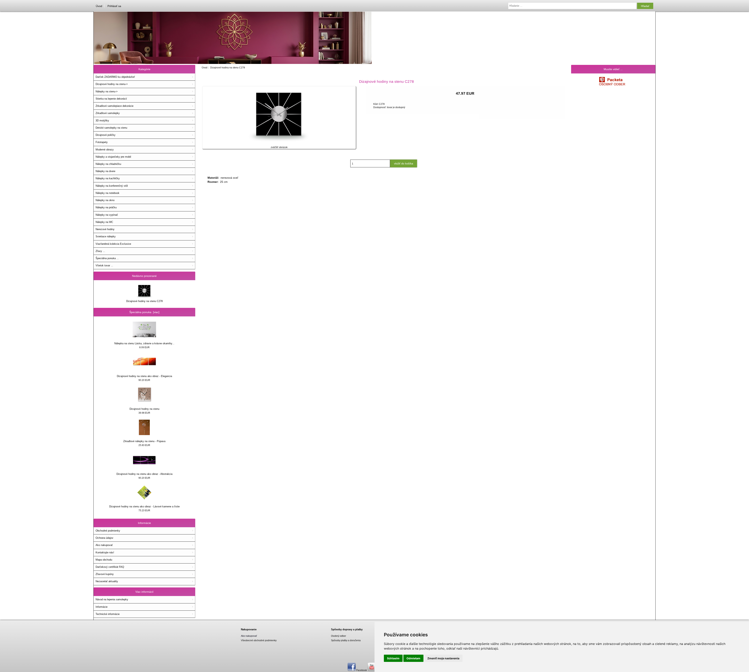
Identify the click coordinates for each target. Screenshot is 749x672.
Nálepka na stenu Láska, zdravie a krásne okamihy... (144, 343)
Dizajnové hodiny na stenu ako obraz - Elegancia (144, 376)
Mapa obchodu (104, 559)
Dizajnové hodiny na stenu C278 (144, 301)
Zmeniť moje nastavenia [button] (443, 658)
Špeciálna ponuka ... (107, 258)
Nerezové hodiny (105, 229)
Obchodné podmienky (108, 530)
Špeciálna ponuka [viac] (144, 312)
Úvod (99, 6)
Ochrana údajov (104, 537)
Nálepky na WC (104, 222)
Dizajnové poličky (105, 134)
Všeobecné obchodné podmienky (259, 640)
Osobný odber (338, 636)
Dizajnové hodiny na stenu (144, 408)
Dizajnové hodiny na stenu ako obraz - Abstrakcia (144, 473)
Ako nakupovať (104, 545)
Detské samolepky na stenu (111, 127)
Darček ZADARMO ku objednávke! (115, 76)
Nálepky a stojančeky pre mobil (113, 156)
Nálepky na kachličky (108, 178)
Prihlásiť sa (114, 6)
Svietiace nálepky (106, 236)
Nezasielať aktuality (107, 581)
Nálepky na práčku (106, 207)
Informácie (101, 606)
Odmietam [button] (413, 658)
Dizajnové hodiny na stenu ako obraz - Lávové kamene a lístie (144, 506)
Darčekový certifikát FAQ (110, 566)
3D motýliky (102, 120)
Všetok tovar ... (104, 265)
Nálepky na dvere (105, 171)
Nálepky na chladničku (108, 163)
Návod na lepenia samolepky (112, 599)
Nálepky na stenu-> (107, 91)
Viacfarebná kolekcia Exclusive (113, 243)
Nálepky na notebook (107, 193)
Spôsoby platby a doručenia (346, 640)
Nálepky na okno (105, 200)
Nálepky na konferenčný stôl (112, 185)
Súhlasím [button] (393, 658)
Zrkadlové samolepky (108, 113)
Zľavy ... (100, 251)
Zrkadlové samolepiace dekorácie (114, 105)
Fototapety (102, 142)
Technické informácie (108, 614)
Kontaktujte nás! (105, 552)
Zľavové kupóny (105, 574)
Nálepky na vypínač (107, 214)
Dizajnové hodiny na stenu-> (112, 84)
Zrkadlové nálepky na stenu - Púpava (144, 441)
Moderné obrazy (105, 149)
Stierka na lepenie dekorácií (111, 98)
